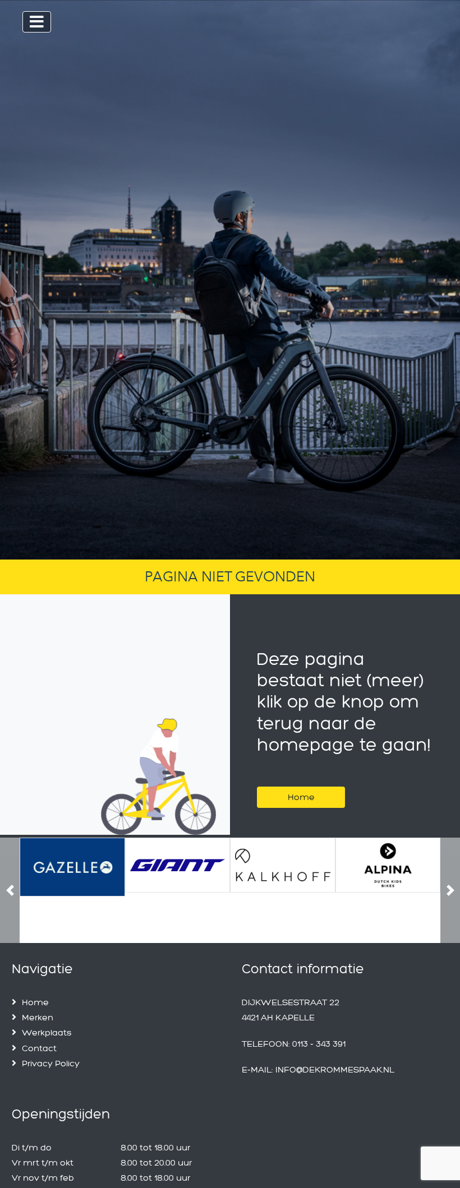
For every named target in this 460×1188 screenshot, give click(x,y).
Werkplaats (47, 1032)
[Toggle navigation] (36, 22)
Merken (37, 1017)
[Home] (301, 783)
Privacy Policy (51, 1063)
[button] (10, 890)
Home (301, 797)
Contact (39, 1048)
